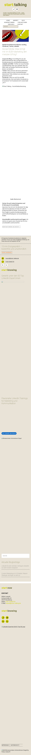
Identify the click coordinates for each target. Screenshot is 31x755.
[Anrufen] (3, 708)
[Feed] (6, 265)
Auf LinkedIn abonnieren (9, 523)
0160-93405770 (10, 261)
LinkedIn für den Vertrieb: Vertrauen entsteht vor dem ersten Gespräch (15, 657)
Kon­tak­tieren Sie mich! (10, 226)
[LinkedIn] (3, 265)
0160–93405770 (10, 691)
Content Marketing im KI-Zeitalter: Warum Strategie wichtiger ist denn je (14, 664)
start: (15, 4)
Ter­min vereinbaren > (7, 252)
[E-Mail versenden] (7, 708)
